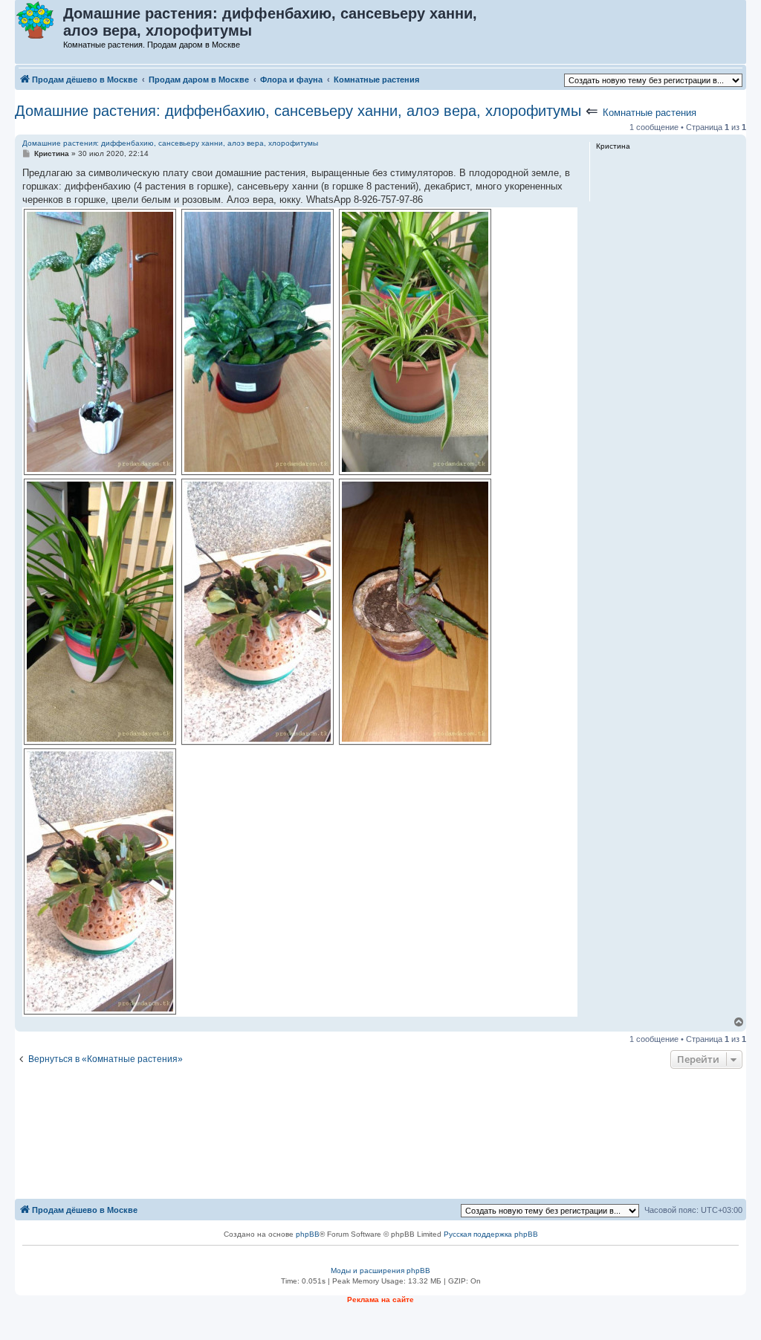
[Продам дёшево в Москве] (39, 20)
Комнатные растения (649, 112)
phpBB (308, 1234)
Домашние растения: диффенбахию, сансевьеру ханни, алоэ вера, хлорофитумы (298, 111)
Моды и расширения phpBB (380, 1270)
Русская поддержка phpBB (491, 1234)
